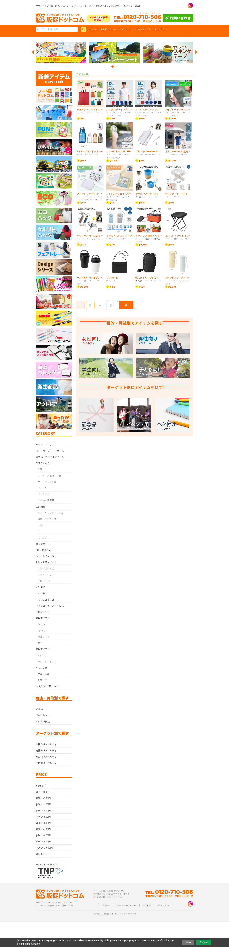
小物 (40, 525)
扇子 (40, 643)
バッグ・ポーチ (44, 444)
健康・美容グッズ (47, 519)
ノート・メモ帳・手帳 (49, 475)
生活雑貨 (40, 506)
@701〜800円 (43, 835)
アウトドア (41, 593)
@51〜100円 (42, 792)
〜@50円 (40, 785)
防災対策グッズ (46, 568)
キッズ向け (41, 667)
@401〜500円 (43, 816)
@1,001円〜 (42, 854)
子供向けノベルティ (46, 763)
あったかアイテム (47, 661)
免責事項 (146, 905)
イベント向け (43, 715)
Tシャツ (42, 630)
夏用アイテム (43, 618)
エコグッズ (93, 29)
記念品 (39, 709)
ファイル (42, 488)
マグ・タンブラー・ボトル (50, 450)
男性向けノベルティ (46, 750)
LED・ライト (44, 581)
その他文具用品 (46, 500)
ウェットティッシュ (46, 556)
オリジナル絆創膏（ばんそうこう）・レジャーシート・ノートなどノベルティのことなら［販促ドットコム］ (88, 5)
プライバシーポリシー (126, 905)
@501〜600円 (43, 823)
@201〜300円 (43, 804)
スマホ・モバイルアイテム (50, 457)
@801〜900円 (43, 841)
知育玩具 (42, 680)
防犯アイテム (45, 574)
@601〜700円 (43, 829)
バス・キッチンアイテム (50, 512)
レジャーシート (125, 29)
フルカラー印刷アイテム (48, 686)
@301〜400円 (43, 810)
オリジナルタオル (45, 599)
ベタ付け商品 (43, 721)
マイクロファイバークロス (50, 605)
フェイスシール (160, 29)
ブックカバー (45, 494)
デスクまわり (43, 463)
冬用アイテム (43, 649)
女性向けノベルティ (46, 744)
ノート (112, 29)
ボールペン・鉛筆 (47, 481)
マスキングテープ (142, 29)
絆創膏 (104, 29)
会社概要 (105, 905)
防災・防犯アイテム (46, 562)
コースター (43, 537)
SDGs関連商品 (43, 550)
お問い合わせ (163, 905)
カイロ (41, 655)
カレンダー (41, 543)
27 (112, 305)
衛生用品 (40, 587)
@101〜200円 (43, 798)
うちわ (41, 624)
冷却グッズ (43, 636)
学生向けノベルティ (46, 756)
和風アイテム (43, 612)
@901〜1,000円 (44, 847)
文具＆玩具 (43, 674)
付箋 (40, 469)
